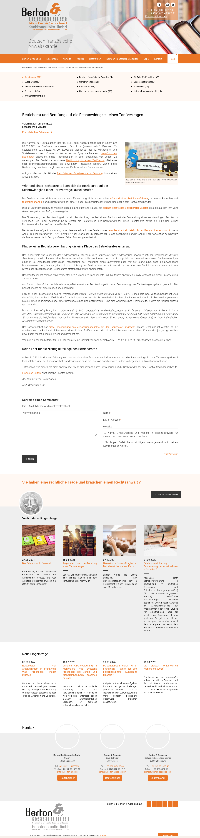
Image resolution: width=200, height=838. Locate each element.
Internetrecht (85, 86)
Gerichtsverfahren (88, 82)
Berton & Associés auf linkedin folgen (149, 804)
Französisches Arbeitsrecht (37, 132)
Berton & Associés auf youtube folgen (154, 804)
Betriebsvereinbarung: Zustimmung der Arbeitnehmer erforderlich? (161, 566)
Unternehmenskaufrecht (145, 91)
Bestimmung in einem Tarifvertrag (85, 160)
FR (167, 5)
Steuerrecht (30, 91)
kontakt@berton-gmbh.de (67, 772)
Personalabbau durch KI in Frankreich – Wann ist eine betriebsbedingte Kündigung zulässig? (120, 670)
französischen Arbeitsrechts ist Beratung (80, 173)
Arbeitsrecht (42, 68)
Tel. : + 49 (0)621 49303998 (160, 13)
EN (173, 5)
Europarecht (31, 82)
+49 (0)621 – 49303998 (69, 766)
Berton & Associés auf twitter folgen (159, 804)
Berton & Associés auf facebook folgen (164, 804)
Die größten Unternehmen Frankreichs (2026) (161, 667)
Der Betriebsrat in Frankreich (37, 563)
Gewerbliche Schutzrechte (37, 86)
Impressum (168, 835)
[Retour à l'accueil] (44, 17)
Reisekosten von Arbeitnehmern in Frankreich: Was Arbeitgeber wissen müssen (39, 670)
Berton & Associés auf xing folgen (170, 804)
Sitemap (103, 835)
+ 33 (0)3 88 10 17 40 (160, 766)
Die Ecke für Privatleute (145, 77)
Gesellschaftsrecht (143, 82)
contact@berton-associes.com (112, 772)
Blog (34, 68)
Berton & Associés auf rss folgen (175, 804)
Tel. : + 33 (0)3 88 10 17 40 (159, 10)
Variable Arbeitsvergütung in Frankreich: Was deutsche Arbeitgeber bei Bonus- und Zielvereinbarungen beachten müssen (80, 672)
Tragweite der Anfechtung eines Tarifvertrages (80, 565)
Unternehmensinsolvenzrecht (93, 91)
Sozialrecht (139, 86)
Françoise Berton (31, 373)
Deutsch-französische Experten (94, 77)
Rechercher (159, 4)
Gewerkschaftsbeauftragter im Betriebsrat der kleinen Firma (120, 565)
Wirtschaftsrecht (33, 96)
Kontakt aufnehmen (156, 16)
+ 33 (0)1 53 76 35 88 (114, 766)
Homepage (26, 68)
